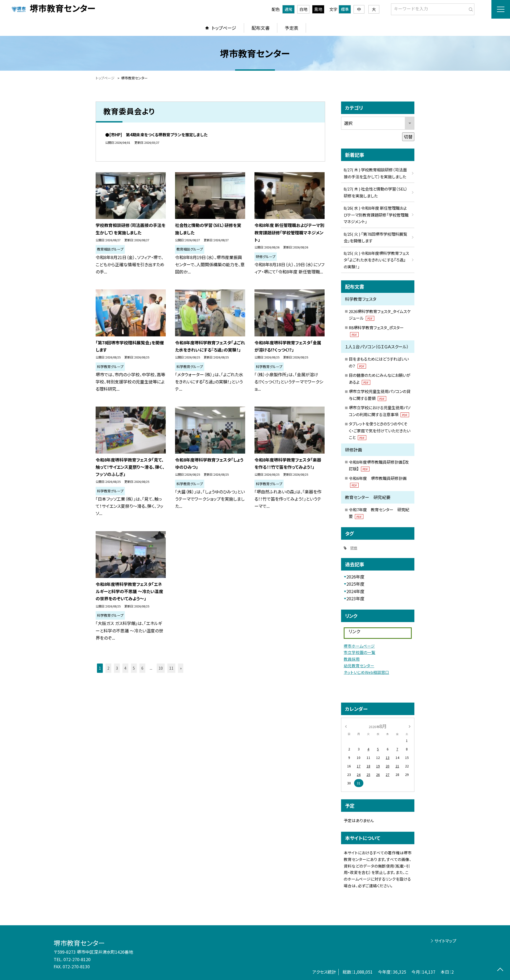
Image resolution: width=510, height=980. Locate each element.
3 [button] (117, 668)
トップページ (224, 27)
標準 (345, 9)
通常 (288, 9)
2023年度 (355, 598)
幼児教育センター (359, 665)
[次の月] (409, 726)
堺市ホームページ (359, 646)
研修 (353, 547)
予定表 (291, 27)
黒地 (318, 9)
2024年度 (355, 591)
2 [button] (108, 668)
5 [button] (134, 668)
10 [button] (161, 668)
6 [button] (142, 668)
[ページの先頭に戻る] (500, 970)
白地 (303, 9)
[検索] (469, 8)
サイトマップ (445, 940)
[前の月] (346, 726)
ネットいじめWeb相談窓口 (366, 672)
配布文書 (261, 27)
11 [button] (171, 668)
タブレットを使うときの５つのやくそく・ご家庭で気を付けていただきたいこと (379, 430)
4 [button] (125, 668)
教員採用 (352, 659)
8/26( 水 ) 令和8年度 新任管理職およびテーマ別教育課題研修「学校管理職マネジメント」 (376, 214)
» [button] (181, 668)
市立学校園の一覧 (359, 652)
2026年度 (355, 576)
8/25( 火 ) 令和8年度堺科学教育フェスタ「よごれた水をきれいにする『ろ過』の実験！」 (376, 259)
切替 (408, 136)
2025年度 (355, 584)
